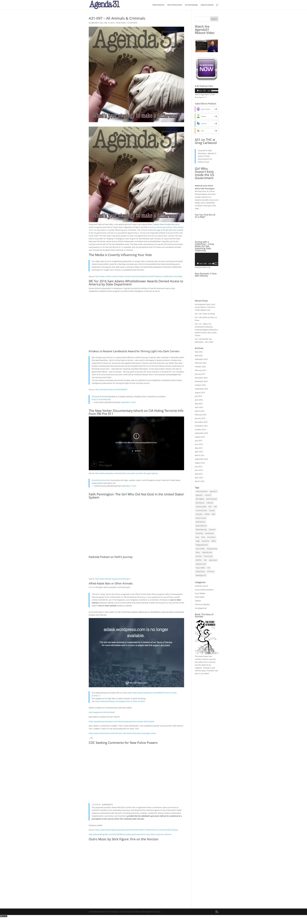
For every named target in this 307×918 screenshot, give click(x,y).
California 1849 (201, 507)
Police (198, 552)
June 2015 (199, 444)
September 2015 (201, 433)
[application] (206, 90)
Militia (214, 541)
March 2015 (199, 455)
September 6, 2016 (128, 402)
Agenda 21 (213, 491)
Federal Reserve (201, 526)
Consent (212, 510)
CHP (215, 507)
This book (199, 656)
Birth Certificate (211, 499)
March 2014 (199, 481)
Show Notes (121, 23)
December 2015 (201, 422)
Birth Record (200, 503)
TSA (208, 568)
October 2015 (200, 429)
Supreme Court (201, 564)
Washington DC (201, 575)
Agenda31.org (96, 23)
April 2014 (199, 477)
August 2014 (200, 463)
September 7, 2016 (128, 486)
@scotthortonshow (99, 480)
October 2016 (200, 385)
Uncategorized (201, 608)
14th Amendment (201, 491)
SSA (205, 560)
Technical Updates (202, 604)
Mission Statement (158, 5)
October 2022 (200, 366)
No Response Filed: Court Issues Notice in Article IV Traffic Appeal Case (205, 307)
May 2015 (199, 448)
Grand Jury (199, 533)
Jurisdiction (205, 541)
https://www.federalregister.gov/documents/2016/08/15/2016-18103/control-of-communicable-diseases (136, 830)
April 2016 (199, 407)
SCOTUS (198, 560)
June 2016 (199, 400)
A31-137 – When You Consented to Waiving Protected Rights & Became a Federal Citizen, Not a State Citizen (206, 329)
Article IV (208, 495)
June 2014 (199, 470)
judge (198, 541)
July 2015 (198, 440)
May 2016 (199, 403)
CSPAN (207, 514)
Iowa (197, 537)
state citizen (213, 560)
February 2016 (200, 414)
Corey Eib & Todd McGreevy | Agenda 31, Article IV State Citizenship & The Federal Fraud (207, 156)
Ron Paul (199, 556)
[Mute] (212, 90)
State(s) (198, 601)
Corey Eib (199, 514)
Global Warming (201, 530)
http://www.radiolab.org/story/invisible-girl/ (112, 579)
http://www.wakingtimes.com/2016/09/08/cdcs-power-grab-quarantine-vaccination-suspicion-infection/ (130, 834)
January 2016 (200, 418)
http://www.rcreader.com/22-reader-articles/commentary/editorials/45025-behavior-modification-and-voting (138, 276)
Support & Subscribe (207, 5)
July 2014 (198, 466)
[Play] (198, 90)
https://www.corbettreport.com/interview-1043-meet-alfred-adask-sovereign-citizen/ (122, 733)
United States (200, 571)
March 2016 (199, 411)
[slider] (215, 90)
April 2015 (199, 451)
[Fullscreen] (216, 263)
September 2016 (201, 389)
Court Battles (200, 593)
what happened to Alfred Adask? (102, 712)
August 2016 (200, 392)
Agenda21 (199, 495)
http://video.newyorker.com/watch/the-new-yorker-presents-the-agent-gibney (126, 473)
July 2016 (198, 396)
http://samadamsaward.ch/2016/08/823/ (111, 389)
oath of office (200, 549)
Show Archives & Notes (174, 5)
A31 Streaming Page (191, 5)
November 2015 (201, 426)
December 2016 (201, 378)
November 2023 (201, 359)
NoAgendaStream (202, 545)
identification (209, 533)
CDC (209, 507)
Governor (212, 530)
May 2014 (199, 474)
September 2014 (201, 459)
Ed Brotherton (200, 522)
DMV (213, 514)
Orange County (212, 549)
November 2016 (201, 381)
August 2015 (200, 437)
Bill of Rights (200, 499)
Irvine (203, 537)
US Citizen (210, 571)
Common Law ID (201, 510)
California (210, 503)
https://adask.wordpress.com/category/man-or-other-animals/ (120, 701)
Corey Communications (204, 589)
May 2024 (199, 355)
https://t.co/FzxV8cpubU (101, 399)
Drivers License (201, 518)
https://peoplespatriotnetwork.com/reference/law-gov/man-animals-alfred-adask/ (121, 721)
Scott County (208, 556)
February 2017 (200, 370)
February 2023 (200, 363)
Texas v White (200, 568)
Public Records (207, 552)
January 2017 (200, 374)
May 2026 (199, 352)
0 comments (132, 23)
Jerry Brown (211, 537)
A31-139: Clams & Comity (205, 314)
